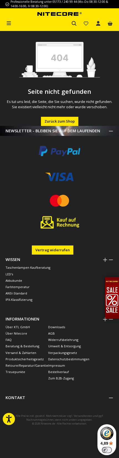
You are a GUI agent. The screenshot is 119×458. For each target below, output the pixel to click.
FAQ (9, 340)
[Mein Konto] (98, 23)
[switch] (107, 450)
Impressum (56, 365)
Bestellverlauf (58, 372)
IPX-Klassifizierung (19, 299)
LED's (9, 274)
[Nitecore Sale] (112, 297)
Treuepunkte (15, 372)
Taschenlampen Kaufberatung (28, 267)
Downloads (56, 327)
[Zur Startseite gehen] (59, 13)
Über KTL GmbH (18, 327)
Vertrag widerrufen (52, 249)
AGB (51, 333)
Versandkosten (83, 416)
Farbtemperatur (18, 287)
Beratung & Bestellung (22, 346)
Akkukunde (14, 280)
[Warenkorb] (110, 23)
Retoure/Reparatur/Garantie (27, 365)
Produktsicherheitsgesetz (25, 359)
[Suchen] (74, 23)
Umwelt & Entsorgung (64, 346)
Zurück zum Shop (60, 121)
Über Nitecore (16, 333)
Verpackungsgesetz (62, 353)
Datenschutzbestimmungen (68, 359)
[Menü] (9, 22)
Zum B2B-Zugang (61, 378)
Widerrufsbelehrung (63, 340)
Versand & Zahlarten (21, 353)
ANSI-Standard (16, 293)
